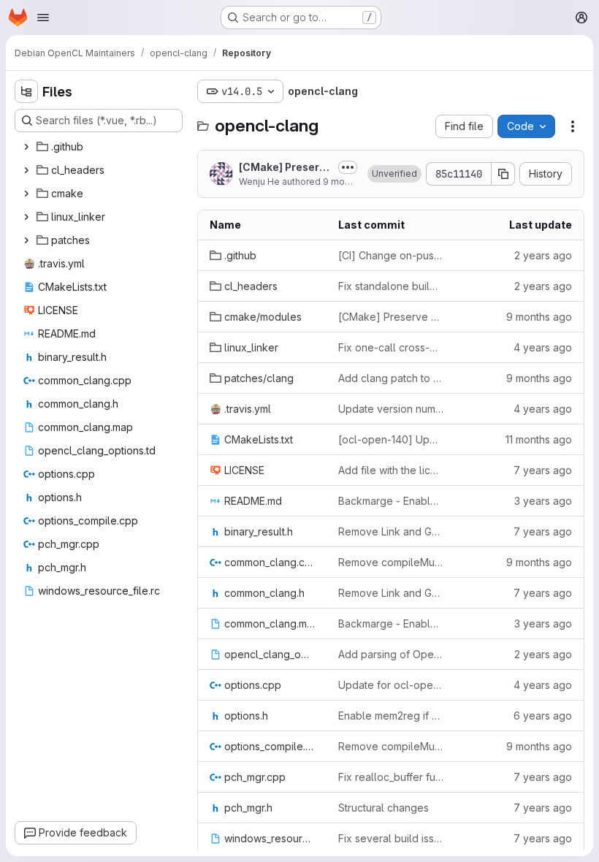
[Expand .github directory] (26, 147)
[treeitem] (100, 147)
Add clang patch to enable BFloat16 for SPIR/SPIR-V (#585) (390, 378)
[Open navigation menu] (43, 17)
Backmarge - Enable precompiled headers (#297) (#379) (390, 501)
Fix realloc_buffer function (390, 777)
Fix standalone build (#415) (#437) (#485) (390, 286)
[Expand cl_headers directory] (26, 170)
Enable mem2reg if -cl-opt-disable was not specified (390, 715)
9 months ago (352, 181)
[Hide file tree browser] (26, 91)
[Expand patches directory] (26, 240)
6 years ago (543, 715)
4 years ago (543, 347)
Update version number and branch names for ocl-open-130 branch (390, 409)
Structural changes (383, 807)
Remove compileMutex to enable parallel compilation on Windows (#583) (390, 562)
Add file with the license (390, 470)
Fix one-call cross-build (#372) (390, 347)
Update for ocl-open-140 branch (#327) (390, 685)
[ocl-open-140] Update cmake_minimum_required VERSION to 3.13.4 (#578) (390, 439)
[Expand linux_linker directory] (26, 217)
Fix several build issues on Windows (390, 838)
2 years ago (543, 255)
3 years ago (543, 501)
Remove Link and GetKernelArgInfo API (390, 531)
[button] (394, 174)
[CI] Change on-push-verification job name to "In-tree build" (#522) (390, 255)
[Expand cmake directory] (26, 193)
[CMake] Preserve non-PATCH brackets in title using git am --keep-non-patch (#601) (285, 168)
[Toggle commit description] (347, 167)
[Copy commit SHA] (503, 174)
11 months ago (538, 439)
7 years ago (543, 470)
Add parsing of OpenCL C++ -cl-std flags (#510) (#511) (390, 654)
